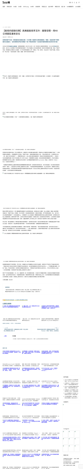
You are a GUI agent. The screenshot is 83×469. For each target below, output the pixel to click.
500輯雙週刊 (70, 6)
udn (3, 27)
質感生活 (44, 6)
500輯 (6, 27)
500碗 (32, 6)
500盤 (15, 6)
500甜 (19, 6)
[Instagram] (72, 2)
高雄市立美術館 (6, 323)
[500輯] (6, 2)
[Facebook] (70, 2)
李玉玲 (12, 323)
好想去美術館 (18, 323)
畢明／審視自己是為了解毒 (69, 465)
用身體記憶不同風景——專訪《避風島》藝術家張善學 (71, 459)
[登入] (77, 2)
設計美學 (50, 6)
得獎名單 (9, 6)
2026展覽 (77, 6)
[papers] (74, 2)
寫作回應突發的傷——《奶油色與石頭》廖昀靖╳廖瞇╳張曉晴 (71, 462)
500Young (26, 6)
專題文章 (57, 6)
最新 (4, 6)
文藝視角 (37, 6)
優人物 (63, 6)
